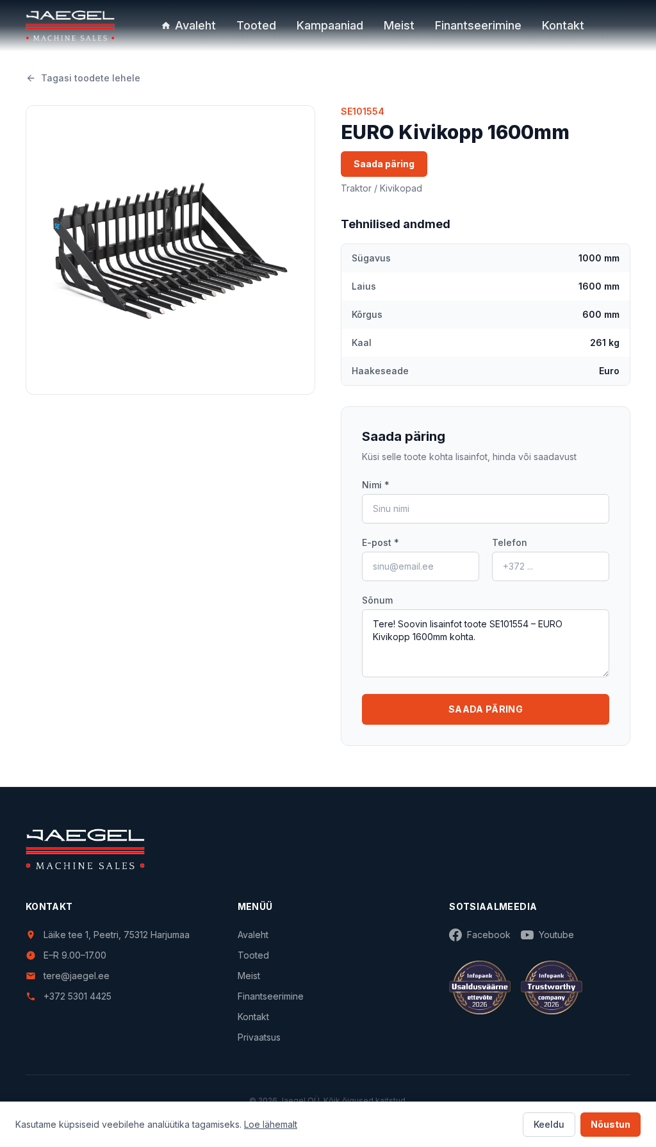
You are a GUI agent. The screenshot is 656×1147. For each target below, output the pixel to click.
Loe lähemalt (270, 1124)
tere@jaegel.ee (77, 975)
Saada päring (384, 163)
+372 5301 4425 (77, 996)
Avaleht (195, 25)
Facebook (489, 934)
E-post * (380, 542)
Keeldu (549, 1124)
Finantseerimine (478, 25)
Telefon (509, 542)
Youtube (556, 934)
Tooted (256, 25)
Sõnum (377, 600)
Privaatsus (259, 1037)
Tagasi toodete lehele (90, 77)
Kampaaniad (330, 25)
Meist (399, 25)
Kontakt (563, 25)
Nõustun (610, 1124)
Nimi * (376, 484)
